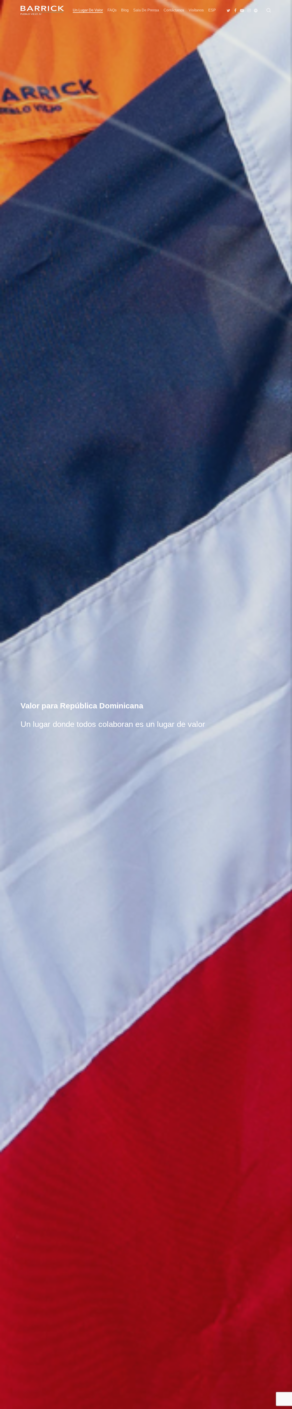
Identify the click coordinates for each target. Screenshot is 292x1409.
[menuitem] (212, 10)
